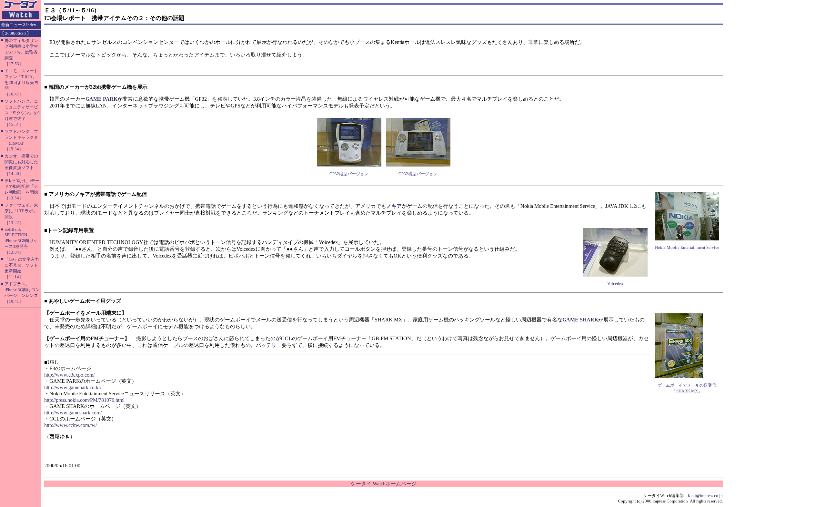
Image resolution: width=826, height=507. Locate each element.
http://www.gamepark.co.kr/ (72, 387)
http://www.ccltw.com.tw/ (70, 425)
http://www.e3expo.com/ (69, 375)
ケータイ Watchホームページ (384, 483)
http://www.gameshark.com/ (73, 412)
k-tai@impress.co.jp (705, 495)
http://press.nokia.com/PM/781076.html (84, 400)
